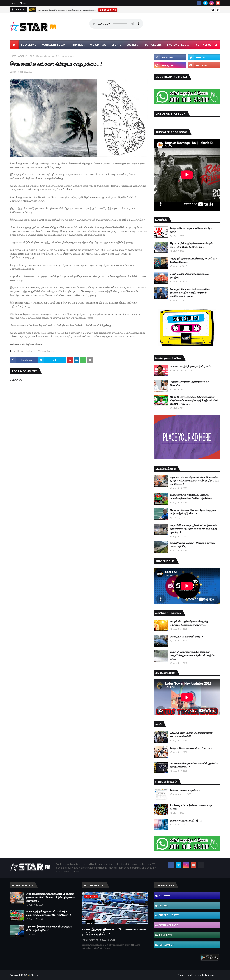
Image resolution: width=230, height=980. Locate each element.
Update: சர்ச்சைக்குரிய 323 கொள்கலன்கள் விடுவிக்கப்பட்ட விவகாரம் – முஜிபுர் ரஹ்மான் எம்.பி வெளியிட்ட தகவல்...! (194, 400)
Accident (165, 895)
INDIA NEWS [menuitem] (78, 44)
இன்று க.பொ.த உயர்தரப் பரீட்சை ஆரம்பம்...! (191, 748)
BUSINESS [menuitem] (132, 44)
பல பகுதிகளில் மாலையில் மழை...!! (187, 636)
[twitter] (205, 3)
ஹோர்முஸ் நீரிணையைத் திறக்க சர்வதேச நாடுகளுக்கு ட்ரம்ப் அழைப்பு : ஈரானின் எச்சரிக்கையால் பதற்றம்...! (190, 292)
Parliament (166, 944)
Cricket (163, 905)
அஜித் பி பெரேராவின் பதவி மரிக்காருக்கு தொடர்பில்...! (189, 383)
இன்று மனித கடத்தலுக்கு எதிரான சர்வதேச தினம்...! (191, 229)
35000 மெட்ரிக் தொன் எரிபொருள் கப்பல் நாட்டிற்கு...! (189, 275)
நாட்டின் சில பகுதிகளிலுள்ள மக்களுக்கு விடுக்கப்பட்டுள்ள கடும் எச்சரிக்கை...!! (189, 623)
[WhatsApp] (201, 865)
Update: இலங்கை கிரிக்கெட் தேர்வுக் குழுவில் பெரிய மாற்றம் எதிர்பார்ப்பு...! (193, 511)
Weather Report (26, 55)
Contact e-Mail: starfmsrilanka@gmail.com (198, 975)
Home (13, 2)
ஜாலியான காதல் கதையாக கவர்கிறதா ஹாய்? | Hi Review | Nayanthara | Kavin (78, 9)
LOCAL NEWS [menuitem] (28, 44)
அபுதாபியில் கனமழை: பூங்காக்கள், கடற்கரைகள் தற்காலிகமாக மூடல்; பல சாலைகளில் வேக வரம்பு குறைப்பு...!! (193, 529)
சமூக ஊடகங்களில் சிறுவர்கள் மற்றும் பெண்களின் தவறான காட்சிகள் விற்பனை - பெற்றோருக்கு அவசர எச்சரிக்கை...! (194, 480)
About (23, 2)
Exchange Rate (168, 925)
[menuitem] (14, 44)
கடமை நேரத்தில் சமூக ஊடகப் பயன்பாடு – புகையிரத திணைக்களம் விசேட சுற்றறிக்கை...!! (192, 496)
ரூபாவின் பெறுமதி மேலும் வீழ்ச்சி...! (187, 820)
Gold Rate (165, 935)
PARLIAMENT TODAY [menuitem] (53, 44)
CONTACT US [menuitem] (203, 44)
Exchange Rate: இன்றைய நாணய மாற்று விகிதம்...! (191, 807)
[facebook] (199, 3)
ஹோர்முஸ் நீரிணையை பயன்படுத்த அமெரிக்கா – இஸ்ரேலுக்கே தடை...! (193, 260)
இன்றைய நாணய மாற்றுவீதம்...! (185, 790)
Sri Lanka (30, 351)
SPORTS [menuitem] (116, 44)
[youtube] (218, 3)
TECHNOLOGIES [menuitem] (152, 44)
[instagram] (211, 3)
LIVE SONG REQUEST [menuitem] (179, 44)
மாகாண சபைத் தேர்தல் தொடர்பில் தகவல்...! (191, 366)
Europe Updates (169, 915)
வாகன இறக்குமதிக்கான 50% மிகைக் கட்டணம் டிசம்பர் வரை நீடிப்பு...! (114, 931)
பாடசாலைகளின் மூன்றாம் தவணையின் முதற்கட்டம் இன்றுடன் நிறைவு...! (194, 765)
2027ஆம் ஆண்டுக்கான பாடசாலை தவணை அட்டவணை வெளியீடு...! (191, 734)
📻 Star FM (33, 975)
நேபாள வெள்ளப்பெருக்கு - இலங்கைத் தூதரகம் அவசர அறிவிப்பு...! (192, 544)
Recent (20, 351)
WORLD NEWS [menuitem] (98, 44)
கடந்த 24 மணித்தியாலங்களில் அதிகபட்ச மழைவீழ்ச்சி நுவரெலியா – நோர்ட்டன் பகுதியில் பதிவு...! (192, 655)
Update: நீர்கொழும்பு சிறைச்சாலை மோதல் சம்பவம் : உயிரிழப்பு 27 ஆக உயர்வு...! (191, 245)
